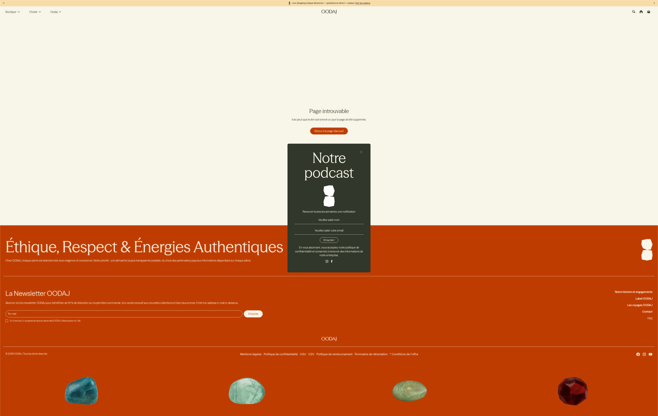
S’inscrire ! (329, 240)
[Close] (361, 152)
